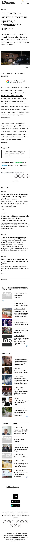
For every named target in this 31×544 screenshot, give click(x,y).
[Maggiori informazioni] (24, 81)
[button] (4, 521)
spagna (17, 172)
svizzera (21, 172)
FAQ (7, 514)
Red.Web (4, 76)
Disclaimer (13, 512)
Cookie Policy (17, 515)
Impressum (20, 512)
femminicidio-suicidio (7, 172)
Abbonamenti (5, 512)
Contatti (26, 512)
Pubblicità (11, 514)
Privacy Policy (7, 515)
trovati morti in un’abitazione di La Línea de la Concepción (13, 95)
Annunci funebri (20, 514)
